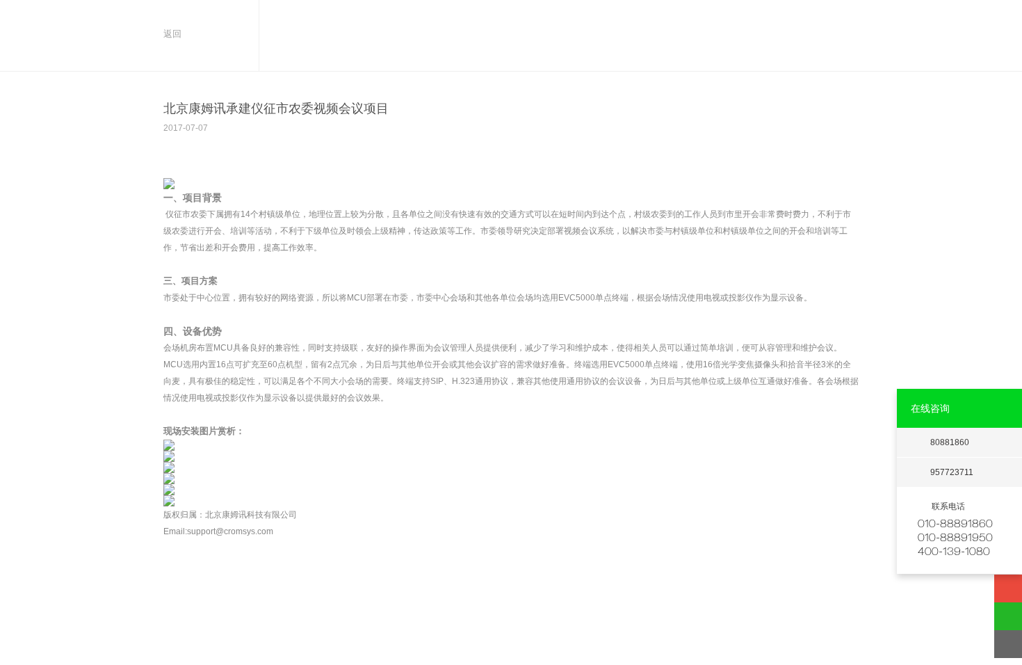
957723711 (951, 472)
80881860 (949, 442)
